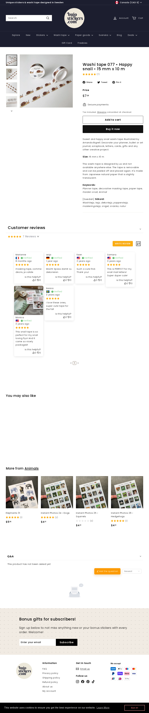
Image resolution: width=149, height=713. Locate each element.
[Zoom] (46, 81)
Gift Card (67, 43)
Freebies (82, 43)
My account (49, 691)
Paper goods (83, 35)
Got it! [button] (134, 708)
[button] (71, 363)
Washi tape (60, 35)
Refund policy (50, 682)
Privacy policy (50, 673)
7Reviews (29, 236)
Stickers (41, 35)
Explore (16, 35)
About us (47, 686)
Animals (32, 468)
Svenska (104, 35)
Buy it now (113, 129)
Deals (131, 35)
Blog (119, 35)
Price (86, 90)
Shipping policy (51, 677)
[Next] (11, 110)
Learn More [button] (103, 707)
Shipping (101, 112)
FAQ (44, 668)
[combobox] (29, 18)
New (28, 35)
